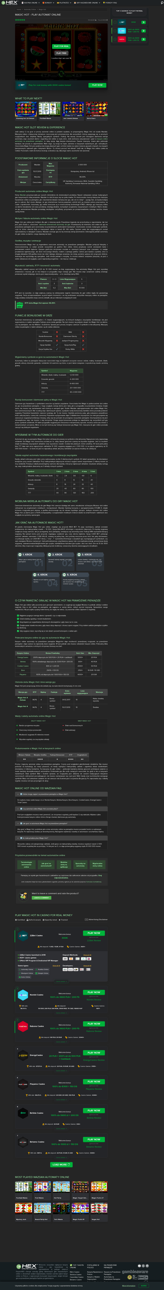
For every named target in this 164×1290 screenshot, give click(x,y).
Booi (23, 670)
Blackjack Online (27, 973)
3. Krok (87, 554)
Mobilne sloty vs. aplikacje (64, 864)
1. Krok (27, 554)
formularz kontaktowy (93, 882)
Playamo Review (94, 1089)
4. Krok (42, 574)
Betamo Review (94, 1147)
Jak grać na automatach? (46, 864)
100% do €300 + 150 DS (64, 1086)
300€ (65, 938)
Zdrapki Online (43, 973)
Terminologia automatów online (26, 864)
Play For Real (61, 46)
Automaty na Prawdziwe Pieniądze (112, 1278)
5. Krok (72, 574)
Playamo (23, 674)
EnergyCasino (23, 657)
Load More (60, 1164)
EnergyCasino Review (94, 1060)
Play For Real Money (26, 113)
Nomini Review (94, 999)
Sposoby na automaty (80, 864)
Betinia (23, 662)
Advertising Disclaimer (98, 920)
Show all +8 (56, 966)
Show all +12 (87, 966)
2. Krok (57, 554)
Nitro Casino (74, 1272)
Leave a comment (41, 898)
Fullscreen (102, 20)
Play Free (61, 53)
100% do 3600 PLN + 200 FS (64, 997)
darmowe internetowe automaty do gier (54, 224)
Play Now (94, 933)
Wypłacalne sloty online (97, 864)
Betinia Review (94, 1118)
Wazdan (23, 195)
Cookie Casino (23, 666)
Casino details (60, 981)
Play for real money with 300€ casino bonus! (50, 85)
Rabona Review (94, 1031)
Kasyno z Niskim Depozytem (93, 1278)
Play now (97, 85)
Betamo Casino (76, 1280)
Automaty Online (27, 969)
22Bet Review (94, 940)
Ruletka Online (43, 969)
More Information (128, 1286)
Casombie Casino (76, 1277)
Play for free (26, 109)
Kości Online (25, 977)
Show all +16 (87, 955)
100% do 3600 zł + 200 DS (64, 1115)
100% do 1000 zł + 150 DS (64, 1144)
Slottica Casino (75, 1274)
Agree (144, 1286)
